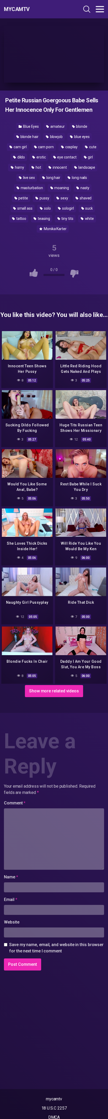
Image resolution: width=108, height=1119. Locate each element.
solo (47, 208)
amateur (57, 126)
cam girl (19, 147)
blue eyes (81, 137)
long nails (79, 178)
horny (19, 167)
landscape (86, 167)
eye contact (67, 157)
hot (38, 167)
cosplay (71, 147)
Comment (14, 802)
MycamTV (17, 9)
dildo (21, 157)
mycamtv (54, 1098)
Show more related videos (54, 690)
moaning (61, 188)
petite (23, 198)
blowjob (56, 137)
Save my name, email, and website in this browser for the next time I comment (56, 947)
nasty (85, 188)
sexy (64, 198)
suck (89, 208)
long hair (53, 178)
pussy (44, 198)
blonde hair (29, 137)
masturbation (31, 188)
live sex (28, 178)
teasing (43, 218)
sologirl (67, 208)
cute (92, 147)
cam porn (45, 147)
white (89, 218)
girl (90, 157)
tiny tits (67, 218)
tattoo (20, 218)
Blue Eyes (30, 126)
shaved (85, 198)
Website (11, 922)
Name (11, 876)
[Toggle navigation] (100, 9)
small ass (25, 208)
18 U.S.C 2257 (54, 1108)
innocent (59, 167)
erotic (41, 157)
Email (10, 899)
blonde (81, 126)
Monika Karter (55, 229)
